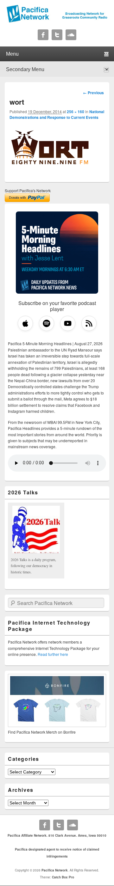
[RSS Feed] (89, 323)
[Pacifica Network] (57, 21)
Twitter (57, 34)
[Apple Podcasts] (25, 323)
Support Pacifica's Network (28, 190)
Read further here (53, 654)
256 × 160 (75, 111)
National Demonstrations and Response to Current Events (57, 114)
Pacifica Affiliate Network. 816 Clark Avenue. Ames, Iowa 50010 (57, 835)
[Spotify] (46, 323)
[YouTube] (67, 323)
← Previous (93, 92)
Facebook (43, 34)
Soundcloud (71, 34)
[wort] (50, 173)
